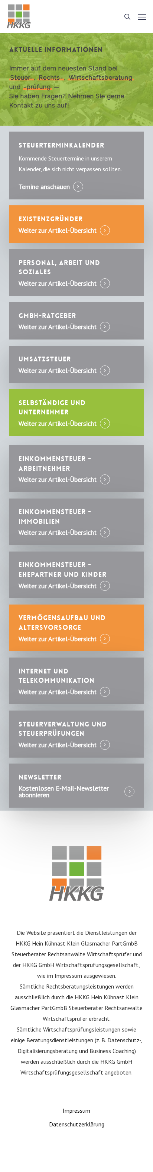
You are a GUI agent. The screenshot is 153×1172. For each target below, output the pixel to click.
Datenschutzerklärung (76, 1124)
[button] (142, 16)
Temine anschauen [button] (44, 186)
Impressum (76, 1110)
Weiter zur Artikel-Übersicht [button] (58, 230)
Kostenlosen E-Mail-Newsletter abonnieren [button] (64, 791)
